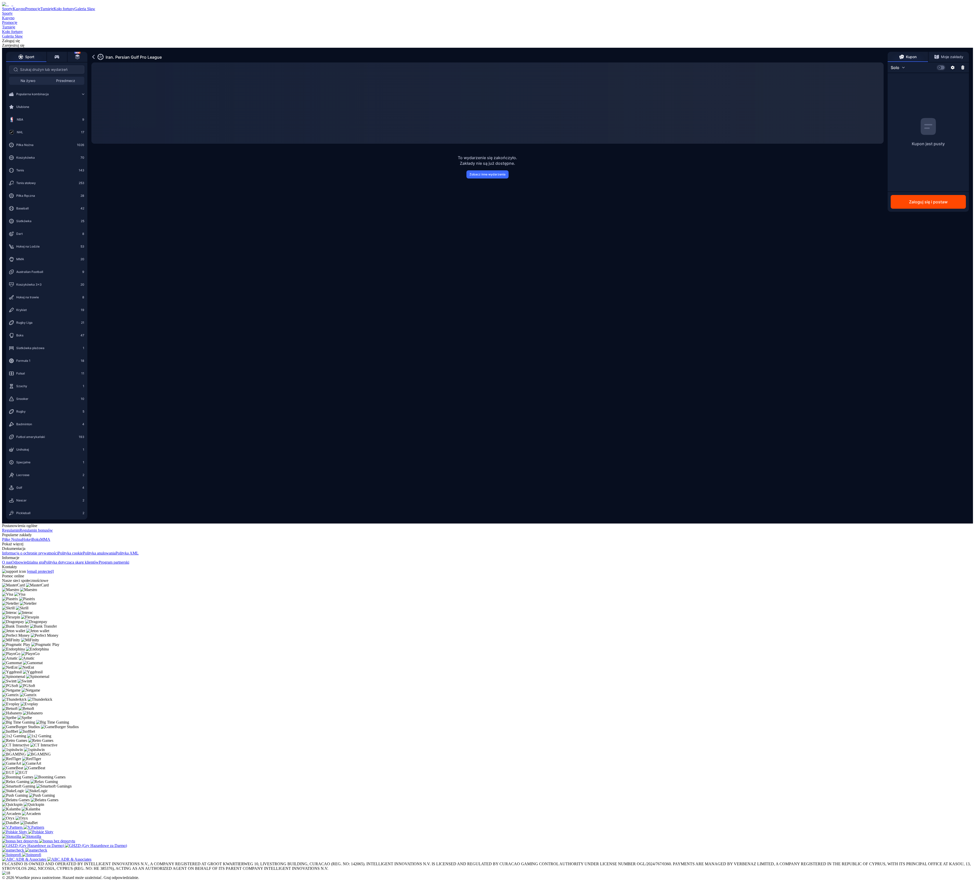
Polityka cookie (70, 553)
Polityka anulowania (99, 553)
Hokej (27, 539)
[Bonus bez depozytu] (20, 841)
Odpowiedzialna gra (27, 562)
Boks (36, 539)
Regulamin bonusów (36, 530)
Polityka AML (127, 553)
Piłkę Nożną (12, 539)
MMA (45, 539)
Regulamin (11, 530)
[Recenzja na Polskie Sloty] (15, 832)
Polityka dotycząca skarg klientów (71, 562)
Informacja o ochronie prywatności (30, 553)
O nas (6, 562)
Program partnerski (114, 562)
